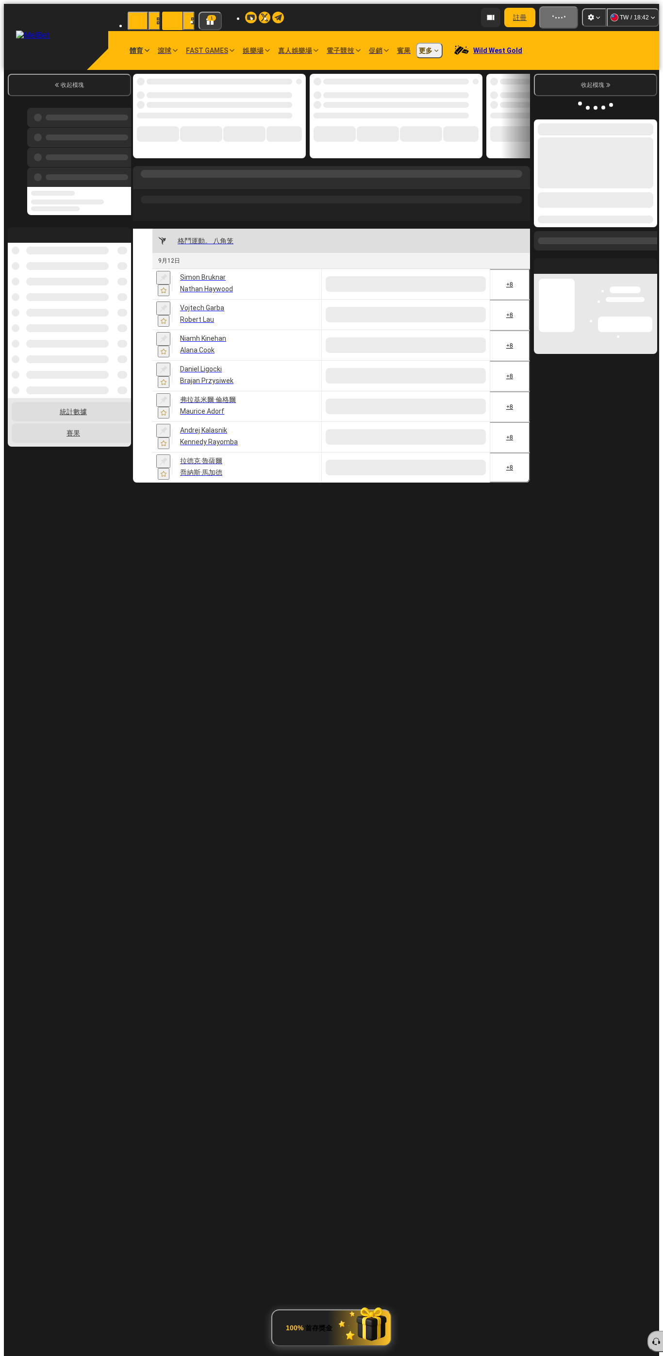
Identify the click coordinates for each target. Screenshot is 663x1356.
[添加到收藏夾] (163, 290)
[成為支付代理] (529, 17)
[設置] (594, 17)
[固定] (163, 278)
